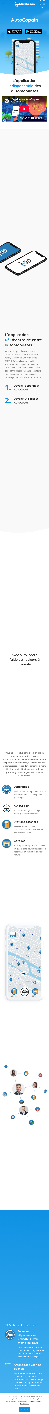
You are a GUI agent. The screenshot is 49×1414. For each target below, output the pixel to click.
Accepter (24, 1409)
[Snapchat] (42, 7)
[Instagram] (40, 4)
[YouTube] (44, 4)
